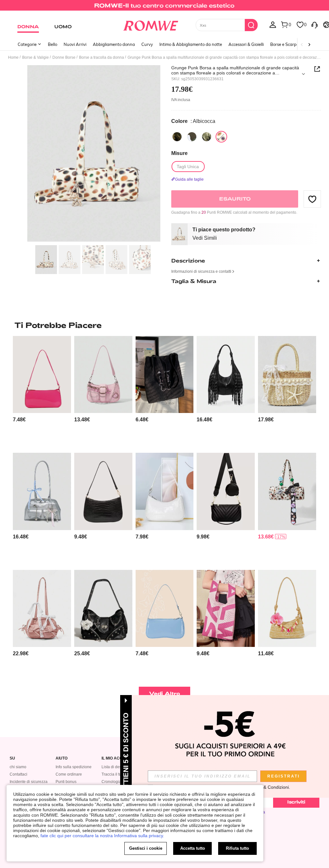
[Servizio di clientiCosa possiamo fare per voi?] (314, 24)
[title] (164, 325)
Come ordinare (69, 774)
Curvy (147, 44)
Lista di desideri (115, 767)
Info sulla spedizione (74, 767)
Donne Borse (64, 57)
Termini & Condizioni (268, 787)
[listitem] (42, 392)
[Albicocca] (221, 136)
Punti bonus (66, 781)
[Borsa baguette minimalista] (42, 374)
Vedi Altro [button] (164, 693)
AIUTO (61, 758)
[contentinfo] (19, 419)
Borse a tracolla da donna (101, 57)
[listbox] (272, 24)
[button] (312, 199)
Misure (179, 153)
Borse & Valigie (35, 57)
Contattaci (18, 774)
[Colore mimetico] (177, 136)
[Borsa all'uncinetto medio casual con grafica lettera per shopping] (226, 608)
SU (12, 758)
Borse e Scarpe (284, 44)
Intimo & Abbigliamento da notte (190, 44)
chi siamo (18, 767)
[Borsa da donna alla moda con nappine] (226, 374)
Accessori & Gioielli (246, 44)
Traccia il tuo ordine (119, 774)
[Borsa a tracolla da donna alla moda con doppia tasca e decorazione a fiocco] (42, 608)
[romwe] (150, 24)
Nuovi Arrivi (75, 44)
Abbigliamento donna (114, 44)
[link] (164, 7)
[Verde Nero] (206, 136)
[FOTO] (93, 153)
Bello (52, 44)
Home (13, 57)
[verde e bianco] (192, 136)
